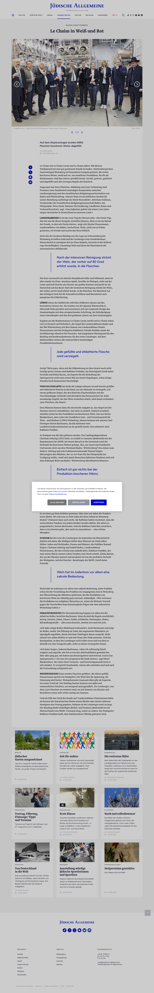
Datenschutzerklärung (57, 494)
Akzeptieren (99, 502)
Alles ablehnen (57, 502)
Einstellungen (78, 502)
